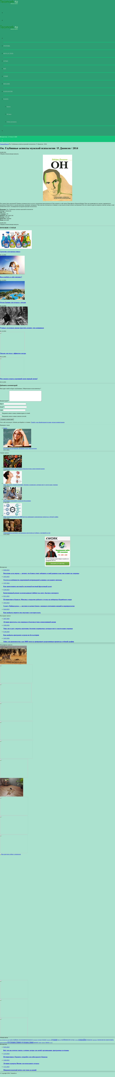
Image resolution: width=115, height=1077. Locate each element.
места (59, 1039)
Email (2, 407)
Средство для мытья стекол (10, 251)
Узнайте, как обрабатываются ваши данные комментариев (47, 422)
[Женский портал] (9, 3)
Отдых (5, 61)
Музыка (9, 114)
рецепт (36, 1042)
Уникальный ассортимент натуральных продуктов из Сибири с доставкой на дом (26, 533)
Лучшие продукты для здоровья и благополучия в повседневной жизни (24, 468)
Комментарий (4, 401)
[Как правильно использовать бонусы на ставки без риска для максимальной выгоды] (16, 720)
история (40, 1039)
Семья (5, 76)
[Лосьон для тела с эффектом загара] (12, 350)
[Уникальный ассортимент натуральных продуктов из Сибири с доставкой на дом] (12, 531)
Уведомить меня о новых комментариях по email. (16, 413)
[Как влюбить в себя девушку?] (12, 274)
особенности (65, 1040)
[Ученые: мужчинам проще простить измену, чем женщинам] (14, 324)
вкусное (4, 1039)
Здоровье (6, 45)
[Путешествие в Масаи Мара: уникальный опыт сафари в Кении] (13, 663)
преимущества (101, 1040)
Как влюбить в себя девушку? (11, 277)
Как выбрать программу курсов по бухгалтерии (17, 500)
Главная (2, 144)
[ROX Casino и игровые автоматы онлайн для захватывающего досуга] (16, 758)
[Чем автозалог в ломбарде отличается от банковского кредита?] (15, 701)
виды (1, 1039)
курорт (44, 1040)
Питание (6, 83)
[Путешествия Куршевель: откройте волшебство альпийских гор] (14, 998)
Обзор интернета (12, 121)
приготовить (110, 1040)
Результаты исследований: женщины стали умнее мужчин (20, 448)
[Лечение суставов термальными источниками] (16, 739)
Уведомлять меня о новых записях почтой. (14, 416)
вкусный (7, 1039)
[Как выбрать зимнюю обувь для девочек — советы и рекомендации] (14, 1017)
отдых (73, 1040)
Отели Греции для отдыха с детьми (13, 302)
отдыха (76, 1039)
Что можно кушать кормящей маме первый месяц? (19, 379)
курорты (49, 1039)
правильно (95, 1039)
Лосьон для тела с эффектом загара (13, 353)
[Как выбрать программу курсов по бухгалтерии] (12, 499)
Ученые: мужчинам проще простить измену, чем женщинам (22, 328)
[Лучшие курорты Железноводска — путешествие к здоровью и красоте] (14, 1036)
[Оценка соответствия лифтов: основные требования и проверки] (13, 852)
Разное (5, 99)
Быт (4, 68)
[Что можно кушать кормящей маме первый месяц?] (12, 375)
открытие (89, 1039)
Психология (8, 91)
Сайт (1, 410)
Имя (1, 404)
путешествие (14, 1042)
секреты (43, 1042)
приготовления (3, 1042)
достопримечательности (26, 1039)
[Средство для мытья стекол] (16, 248)
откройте (82, 1039)
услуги (51, 1042)
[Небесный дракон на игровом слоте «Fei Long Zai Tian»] (14, 777)
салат (40, 1042)
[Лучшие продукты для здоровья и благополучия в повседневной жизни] (12, 467)
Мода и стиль (8, 53)
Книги (9, 106)
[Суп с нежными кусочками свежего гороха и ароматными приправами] (16, 682)
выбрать (16, 1040)
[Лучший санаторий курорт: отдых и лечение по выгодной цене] (14, 834)
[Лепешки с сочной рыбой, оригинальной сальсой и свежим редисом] (14, 815)
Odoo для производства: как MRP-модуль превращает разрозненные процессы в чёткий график (30, 517)
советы (47, 1042)
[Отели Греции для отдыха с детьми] (12, 299)
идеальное (35, 1039)
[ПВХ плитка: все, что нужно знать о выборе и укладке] (11, 796)
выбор (11, 1039)
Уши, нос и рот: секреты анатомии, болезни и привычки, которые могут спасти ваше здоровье (30, 484)
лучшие (54, 1039)
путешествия (27, 1042)
